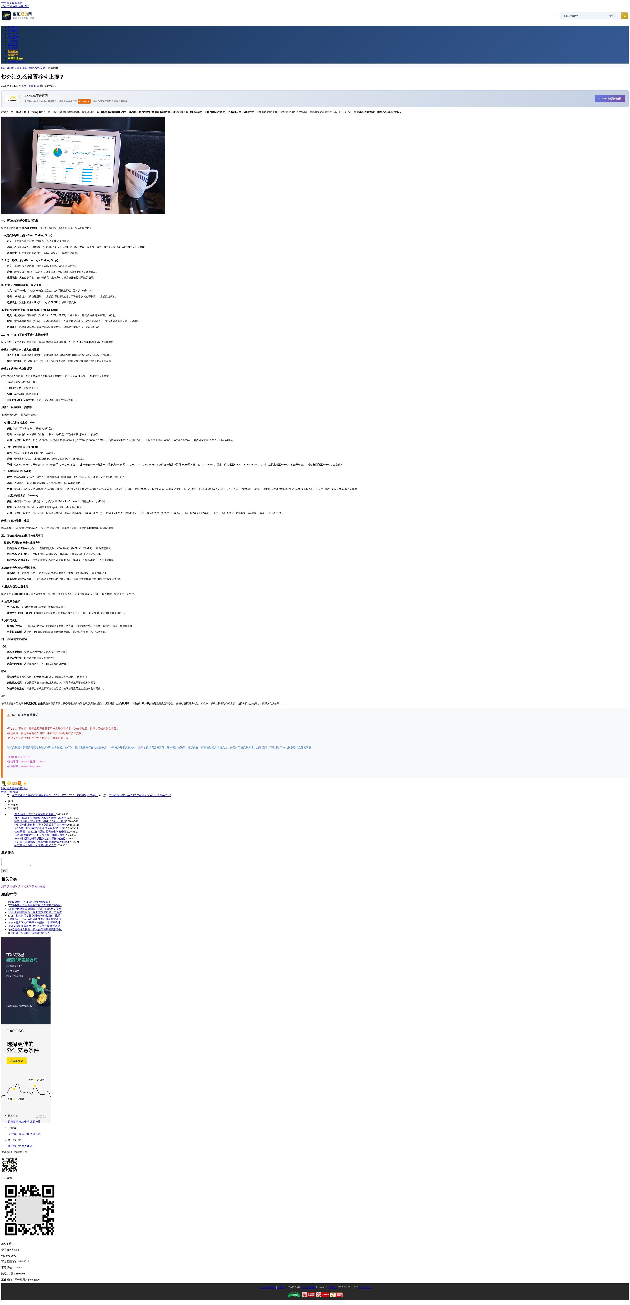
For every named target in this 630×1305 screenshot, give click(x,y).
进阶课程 (17, 886)
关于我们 (13, 1133)
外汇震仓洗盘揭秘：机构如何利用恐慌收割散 (40, 842)
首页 (13, 27)
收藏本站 (17, 2)
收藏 (4, 791)
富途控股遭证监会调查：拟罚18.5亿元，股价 (40, 821)
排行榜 (16, 61)
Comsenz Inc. (365, 1287)
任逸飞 (32, 85)
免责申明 (24, 1121)
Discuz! (333, 1287)
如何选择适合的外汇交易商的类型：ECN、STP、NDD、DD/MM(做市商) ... (55, 795)
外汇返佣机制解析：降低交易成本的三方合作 (40, 824)
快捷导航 (23, 6)
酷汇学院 (13, 44)
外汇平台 (13, 34)
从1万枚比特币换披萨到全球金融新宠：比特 (40, 828)
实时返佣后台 (16, 58)
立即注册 (12, 6)
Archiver (263, 1287)
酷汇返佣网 (7, 68)
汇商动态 (13, 41)
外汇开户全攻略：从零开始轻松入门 (35, 845)
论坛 (13, 30)
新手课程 (6, 886)
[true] (624, 16)
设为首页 (6, 2)
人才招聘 (35, 1133)
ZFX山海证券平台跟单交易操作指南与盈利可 (40, 817)
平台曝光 (13, 47)
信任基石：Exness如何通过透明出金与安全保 (40, 831)
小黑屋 (281, 1287)
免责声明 (13, 54)
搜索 (611, 16)
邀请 (15, 791)
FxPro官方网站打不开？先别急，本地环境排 (39, 835)
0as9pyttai (84, 101)
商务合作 (24, 1133)
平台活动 (13, 37)
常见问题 (40, 68)
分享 (9, 791)
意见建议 (35, 1121)
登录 (4, 6)
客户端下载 (14, 1146)
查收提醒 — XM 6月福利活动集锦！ (35, 814)
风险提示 (13, 51)
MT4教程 (40, 886)
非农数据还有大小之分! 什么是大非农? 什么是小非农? (140, 795)
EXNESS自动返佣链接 (610, 98)
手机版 (272, 1287)
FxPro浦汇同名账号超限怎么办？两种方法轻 (39, 838)
